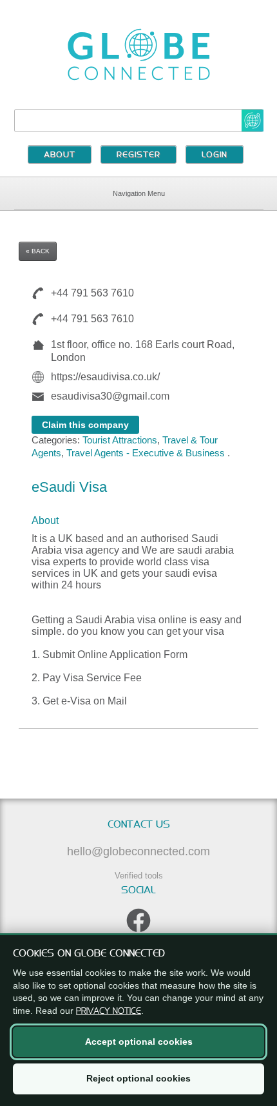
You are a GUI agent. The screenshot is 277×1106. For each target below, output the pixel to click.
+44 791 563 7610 (92, 292)
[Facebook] (138, 920)
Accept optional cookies (139, 1041)
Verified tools (139, 875)
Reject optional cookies (138, 1078)
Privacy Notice (108, 1010)
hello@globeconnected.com (138, 851)
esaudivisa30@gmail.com (110, 396)
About (59, 155)
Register (138, 155)
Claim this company (85, 425)
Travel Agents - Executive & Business (145, 452)
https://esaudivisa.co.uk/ (105, 376)
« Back (38, 251)
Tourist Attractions (119, 439)
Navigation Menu (139, 193)
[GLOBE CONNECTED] (138, 54)
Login (214, 155)
